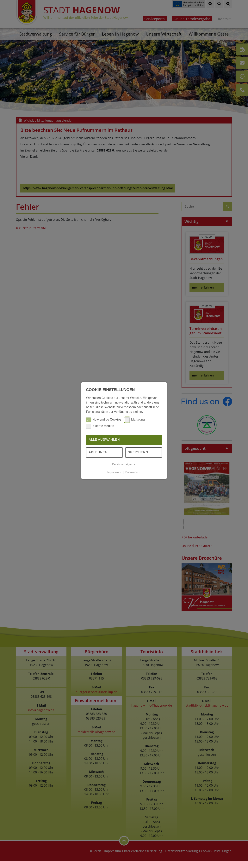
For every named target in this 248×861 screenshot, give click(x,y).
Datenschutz (133, 472)
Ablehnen (98, 452)
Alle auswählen (104, 439)
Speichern (138, 452)
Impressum (114, 472)
